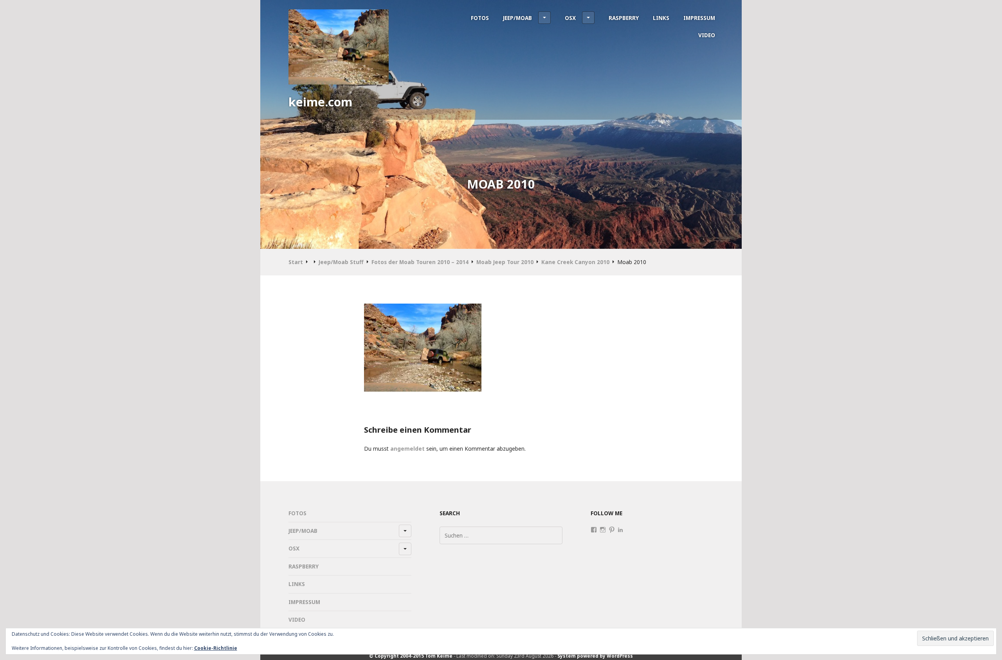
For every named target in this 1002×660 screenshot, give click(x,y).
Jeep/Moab (517, 18)
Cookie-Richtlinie (215, 648)
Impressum (699, 18)
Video (706, 35)
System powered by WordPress (595, 656)
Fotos (480, 18)
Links (661, 18)
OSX (570, 18)
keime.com (320, 102)
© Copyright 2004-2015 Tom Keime (410, 656)
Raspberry (624, 18)
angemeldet (407, 448)
